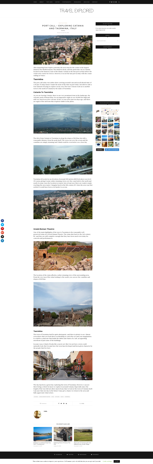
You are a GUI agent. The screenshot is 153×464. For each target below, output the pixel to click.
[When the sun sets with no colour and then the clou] (110, 138)
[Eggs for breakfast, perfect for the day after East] (98, 144)
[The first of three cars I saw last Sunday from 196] (110, 125)
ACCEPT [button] (117, 461)
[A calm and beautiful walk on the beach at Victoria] (104, 138)
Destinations (63, 23)
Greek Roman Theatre (44, 396)
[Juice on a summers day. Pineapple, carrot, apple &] (104, 144)
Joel (82, 403)
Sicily (62, 396)
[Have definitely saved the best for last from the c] (117, 119)
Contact (95, 2)
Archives (86, 2)
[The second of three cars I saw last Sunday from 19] (98, 125)
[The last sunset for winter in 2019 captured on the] (104, 125)
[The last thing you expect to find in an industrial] (98, 119)
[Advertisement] (63, 225)
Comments (43, 403)
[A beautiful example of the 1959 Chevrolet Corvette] (98, 132)
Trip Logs (49, 2)
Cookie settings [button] (107, 461)
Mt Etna (57, 396)
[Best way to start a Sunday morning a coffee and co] (110, 119)
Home (35, 2)
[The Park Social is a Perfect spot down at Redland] (98, 138)
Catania (36, 396)
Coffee (57, 2)
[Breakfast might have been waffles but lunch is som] (110, 144)
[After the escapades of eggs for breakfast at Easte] (117, 138)
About (42, 2)
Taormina (67, 396)
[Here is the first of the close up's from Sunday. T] (104, 132)
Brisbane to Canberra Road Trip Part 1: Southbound (42, 443)
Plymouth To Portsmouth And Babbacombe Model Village (82, 443)
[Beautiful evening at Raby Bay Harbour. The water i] (117, 132)
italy (53, 396)
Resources (77, 2)
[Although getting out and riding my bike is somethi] (117, 125)
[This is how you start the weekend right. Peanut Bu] (104, 119)
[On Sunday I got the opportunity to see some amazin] (110, 132)
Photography (66, 2)
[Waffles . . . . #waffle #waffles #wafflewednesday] (117, 144)
